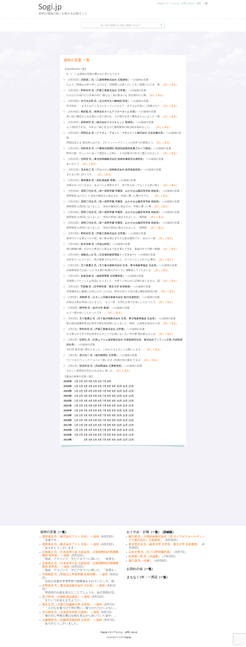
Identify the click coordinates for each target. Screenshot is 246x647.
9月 (114, 386)
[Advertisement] (123, 43)
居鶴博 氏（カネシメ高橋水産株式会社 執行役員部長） (110, 297)
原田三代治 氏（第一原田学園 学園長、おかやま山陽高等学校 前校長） (121, 190)
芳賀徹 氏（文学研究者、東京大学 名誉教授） (106, 286)
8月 (109, 381)
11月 (125, 386)
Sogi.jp (127, 637)
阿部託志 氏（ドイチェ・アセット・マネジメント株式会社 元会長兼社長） (123, 132)
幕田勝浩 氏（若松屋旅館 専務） (99, 180)
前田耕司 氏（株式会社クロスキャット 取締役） (108, 122)
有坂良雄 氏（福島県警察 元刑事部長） (103, 275)
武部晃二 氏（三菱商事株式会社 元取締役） (105, 79)
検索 (199, 3)
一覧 (205, 3)
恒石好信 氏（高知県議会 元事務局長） (101, 365)
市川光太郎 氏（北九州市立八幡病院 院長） (105, 100)
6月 (100, 381)
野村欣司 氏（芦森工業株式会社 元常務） (104, 90)
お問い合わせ (187, 3)
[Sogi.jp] (50, 10)
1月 (76, 381)
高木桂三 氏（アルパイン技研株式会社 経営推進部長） (112, 169)
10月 (119, 386)
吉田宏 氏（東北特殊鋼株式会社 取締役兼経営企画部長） (113, 158)
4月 (90, 381)
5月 (95, 381)
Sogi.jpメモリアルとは (168, 3)
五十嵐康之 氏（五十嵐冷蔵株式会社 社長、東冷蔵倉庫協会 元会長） (120, 265)
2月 (81, 381)
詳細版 (168, 531)
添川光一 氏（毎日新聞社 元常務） (99, 355)
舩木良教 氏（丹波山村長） (96, 244)
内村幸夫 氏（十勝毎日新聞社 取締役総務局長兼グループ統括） (117, 148)
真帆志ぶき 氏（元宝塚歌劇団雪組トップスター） (109, 254)
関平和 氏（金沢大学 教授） (95, 307)
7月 (104, 381)
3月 (86, 381)
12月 (131, 386)
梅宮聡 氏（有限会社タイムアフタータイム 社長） (109, 111)
